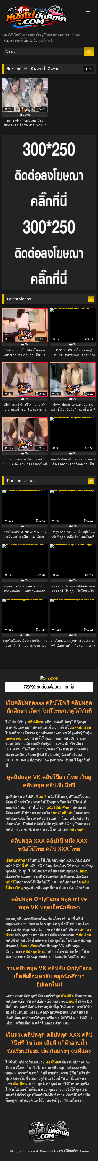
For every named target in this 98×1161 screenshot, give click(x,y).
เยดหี (43, 797)
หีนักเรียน (83, 935)
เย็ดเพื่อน (20, 1084)
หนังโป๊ (11, 882)
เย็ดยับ (83, 871)
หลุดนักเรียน (81, 727)
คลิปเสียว (35, 722)
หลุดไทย (52, 1062)
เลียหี (73, 1001)
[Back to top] (84, 1147)
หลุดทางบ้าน (15, 738)
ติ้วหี (25, 866)
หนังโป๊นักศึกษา (59, 807)
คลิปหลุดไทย (33, 951)
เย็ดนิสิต (68, 996)
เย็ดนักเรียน (28, 946)
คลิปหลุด (76, 829)
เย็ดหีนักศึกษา (16, 860)
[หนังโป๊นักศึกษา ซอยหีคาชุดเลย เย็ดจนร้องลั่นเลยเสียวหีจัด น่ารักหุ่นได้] (40, 16)
